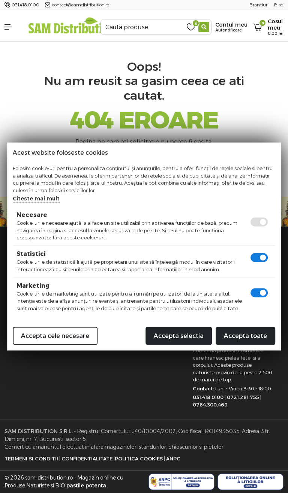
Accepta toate (245, 335)
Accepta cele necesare (55, 335)
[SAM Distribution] (72, 26)
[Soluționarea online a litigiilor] (251, 482)
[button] (12, 27)
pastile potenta (86, 485)
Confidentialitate (87, 459)
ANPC (173, 459)
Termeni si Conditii (31, 459)
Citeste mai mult (36, 198)
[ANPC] (181, 482)
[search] (203, 27)
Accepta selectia (179, 335)
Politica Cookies (139, 459)
